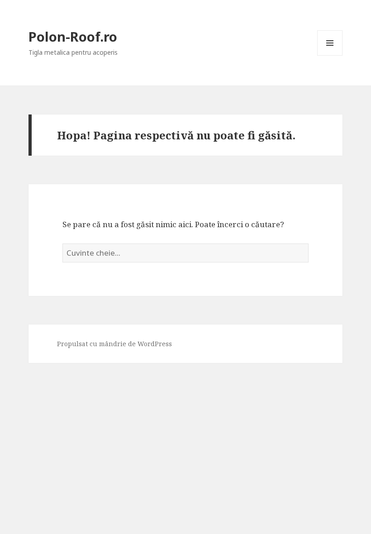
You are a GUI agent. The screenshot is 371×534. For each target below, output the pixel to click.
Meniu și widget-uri (330, 55)
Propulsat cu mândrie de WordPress (114, 343)
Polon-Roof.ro (73, 36)
